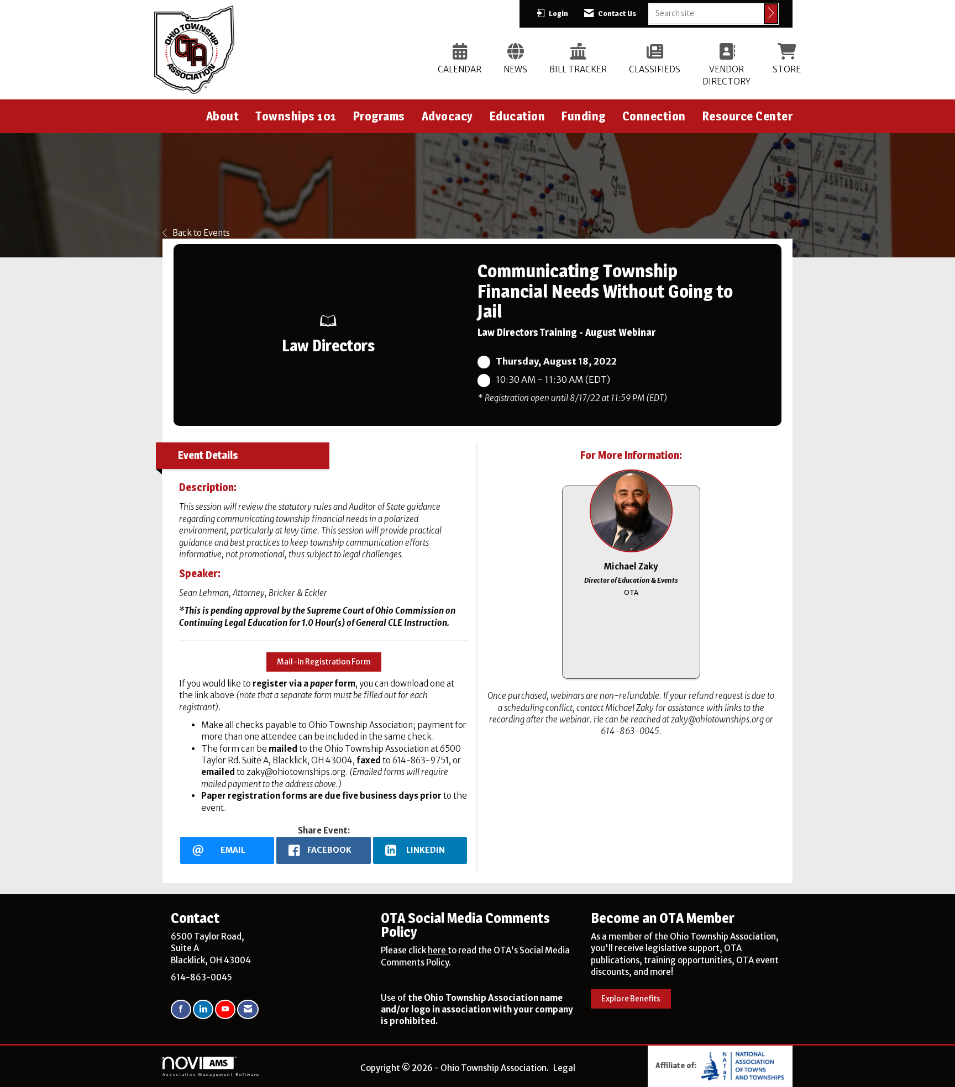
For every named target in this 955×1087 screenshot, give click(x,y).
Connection (654, 116)
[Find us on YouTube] (225, 1009)
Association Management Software (211, 1075)
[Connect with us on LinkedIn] (203, 1009)
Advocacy (447, 116)
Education (517, 116)
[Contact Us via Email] (248, 1009)
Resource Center (747, 116)
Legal (564, 1068)
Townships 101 (296, 116)
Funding (584, 116)
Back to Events (201, 233)
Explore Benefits (630, 999)
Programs (379, 116)
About (222, 116)
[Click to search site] (771, 13)
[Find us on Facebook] (181, 1009)
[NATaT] (742, 1065)
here (438, 950)
